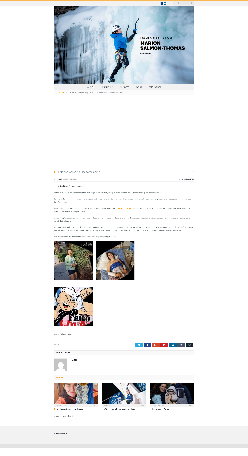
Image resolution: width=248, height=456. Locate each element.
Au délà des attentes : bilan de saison (70, 409)
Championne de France (160, 409)
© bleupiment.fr (60, 433)
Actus (139, 87)
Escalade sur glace (186, 179)
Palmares (124, 87)
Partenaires (155, 87)
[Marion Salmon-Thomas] (124, 44)
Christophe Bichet (123, 208)
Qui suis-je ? (107, 87)
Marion (59, 179)
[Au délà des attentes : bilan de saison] (76, 394)
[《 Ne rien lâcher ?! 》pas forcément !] (124, 134)
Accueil (91, 87)
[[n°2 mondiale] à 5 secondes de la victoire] (124, 394)
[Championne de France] (172, 394)
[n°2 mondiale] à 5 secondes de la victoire (119, 409)
